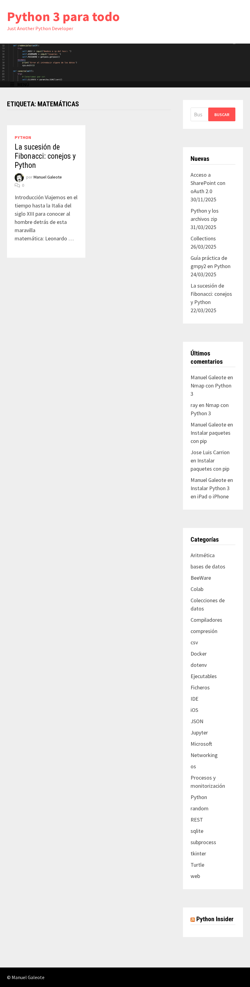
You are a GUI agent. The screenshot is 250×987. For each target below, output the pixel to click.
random (200, 808)
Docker (199, 653)
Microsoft (201, 743)
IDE (194, 698)
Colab (197, 589)
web (195, 875)
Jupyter (199, 732)
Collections (203, 238)
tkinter (198, 853)
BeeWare (201, 577)
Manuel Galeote (48, 177)
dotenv (199, 664)
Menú (23, 84)
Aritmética (203, 555)
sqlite (197, 830)
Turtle (197, 864)
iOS (194, 709)
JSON (197, 721)
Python (23, 137)
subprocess (203, 842)
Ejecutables (204, 676)
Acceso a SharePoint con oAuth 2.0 (208, 183)
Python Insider (215, 919)
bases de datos (208, 566)
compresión (204, 631)
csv (194, 642)
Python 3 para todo (63, 16)
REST (197, 819)
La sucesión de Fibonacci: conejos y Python (45, 156)
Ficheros (200, 687)
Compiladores (206, 619)
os (193, 766)
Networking (204, 755)
